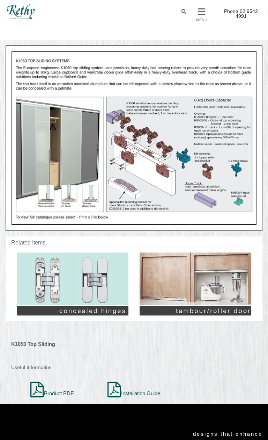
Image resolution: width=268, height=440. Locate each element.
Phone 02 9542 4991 (241, 14)
